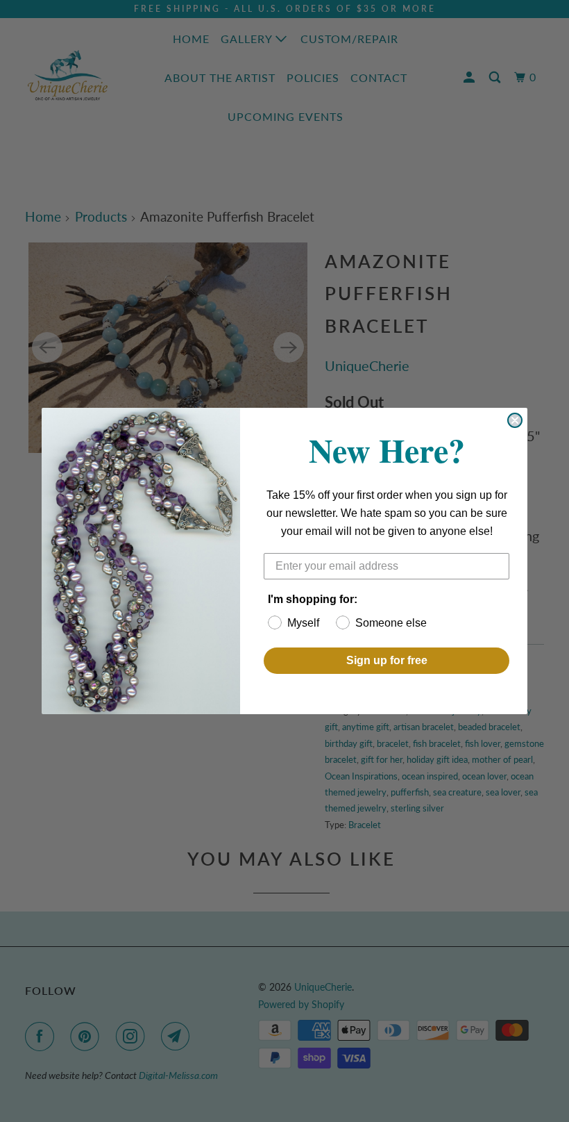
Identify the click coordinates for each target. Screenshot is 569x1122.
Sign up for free (386, 660)
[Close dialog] (515, 420)
